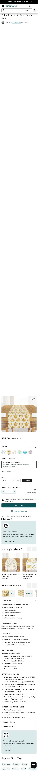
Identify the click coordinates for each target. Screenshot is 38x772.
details (30, 2)
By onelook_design (27, 578)
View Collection (9, 541)
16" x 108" (26, 480)
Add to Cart (19, 505)
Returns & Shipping (18, 722)
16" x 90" (16, 480)
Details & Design (18, 600)
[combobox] (27, 10)
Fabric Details (7, 471)
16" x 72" (6, 480)
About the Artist (18, 727)
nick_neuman (16, 22)
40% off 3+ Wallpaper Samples (17, 2)
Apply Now (7, 750)
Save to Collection (19, 511)
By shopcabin (5, 578)
